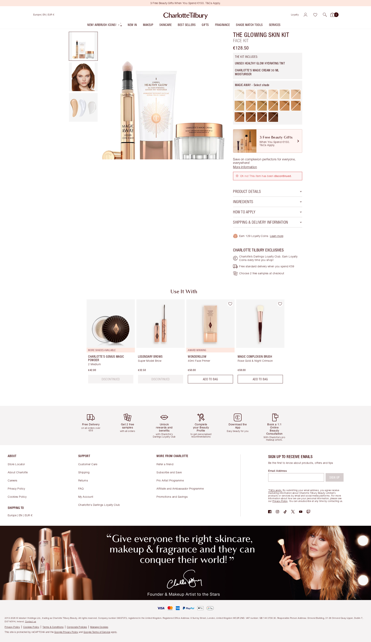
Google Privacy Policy (66, 632)
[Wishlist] (315, 14)
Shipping (84, 472)
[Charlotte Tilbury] (185, 14)
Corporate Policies (77, 627)
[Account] (305, 14)
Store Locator (16, 464)
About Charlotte (18, 472)
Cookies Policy (17, 496)
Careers (12, 480)
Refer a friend (165, 464)
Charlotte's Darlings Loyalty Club (99, 504)
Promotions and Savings (172, 496)
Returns (83, 480)
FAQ (81, 488)
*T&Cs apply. (275, 490)
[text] (111, 379)
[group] (108, 342)
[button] (324, 14)
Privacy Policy (16, 488)
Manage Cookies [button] (99, 627)
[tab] (83, 46)
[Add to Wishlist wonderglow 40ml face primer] (230, 304)
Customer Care (87, 464)
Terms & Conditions (53, 627)
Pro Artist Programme (170, 480)
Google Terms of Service (96, 632)
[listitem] (104, 25)
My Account (85, 496)
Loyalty (295, 14)
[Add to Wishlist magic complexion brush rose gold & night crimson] (280, 304)
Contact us (30, 621)
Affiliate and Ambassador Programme (180, 488)
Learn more (276, 236)
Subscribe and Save (169, 472)
